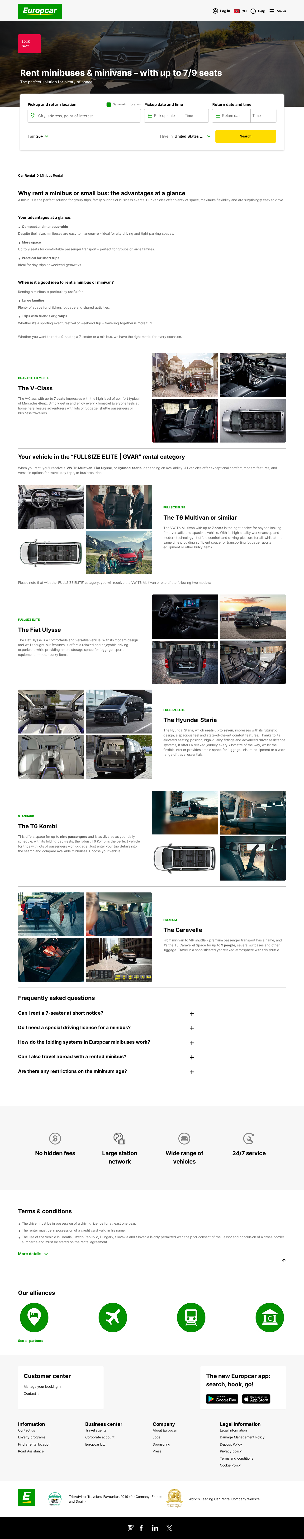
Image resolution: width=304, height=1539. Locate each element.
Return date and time (232, 104)
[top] (284, 1261)
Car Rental (26, 175)
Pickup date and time (163, 104)
